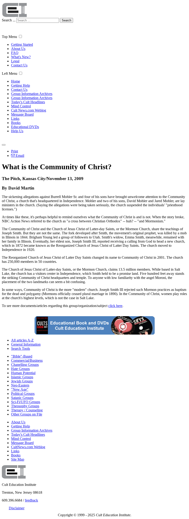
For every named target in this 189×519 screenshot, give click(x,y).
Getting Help (20, 85)
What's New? (21, 57)
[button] (20, 36)
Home (15, 81)
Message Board (22, 114)
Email (19, 156)
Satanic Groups (22, 398)
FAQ (14, 53)
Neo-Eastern (20, 385)
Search (66, 20)
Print (14, 151)
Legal (15, 61)
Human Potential (23, 373)
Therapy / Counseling (27, 410)
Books (16, 123)
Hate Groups (20, 369)
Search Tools (20, 348)
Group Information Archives (31, 94)
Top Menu (9, 37)
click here (115, 306)
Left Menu (9, 73)
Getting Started (22, 44)
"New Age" (19, 389)
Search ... (8, 20)
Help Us (17, 131)
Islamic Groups (22, 377)
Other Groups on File (26, 414)
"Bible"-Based (21, 356)
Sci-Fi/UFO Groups (25, 402)
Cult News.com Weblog (28, 110)
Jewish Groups (22, 381)
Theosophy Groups (25, 406)
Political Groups (23, 394)
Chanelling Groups (25, 365)
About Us (18, 49)
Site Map (17, 459)
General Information (26, 344)
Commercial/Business (27, 360)
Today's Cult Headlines (28, 102)
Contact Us (19, 65)
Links (15, 118)
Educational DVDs (25, 127)
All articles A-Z (22, 340)
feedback (31, 500)
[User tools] (4, 145)
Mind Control (21, 106)
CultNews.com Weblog (28, 447)
